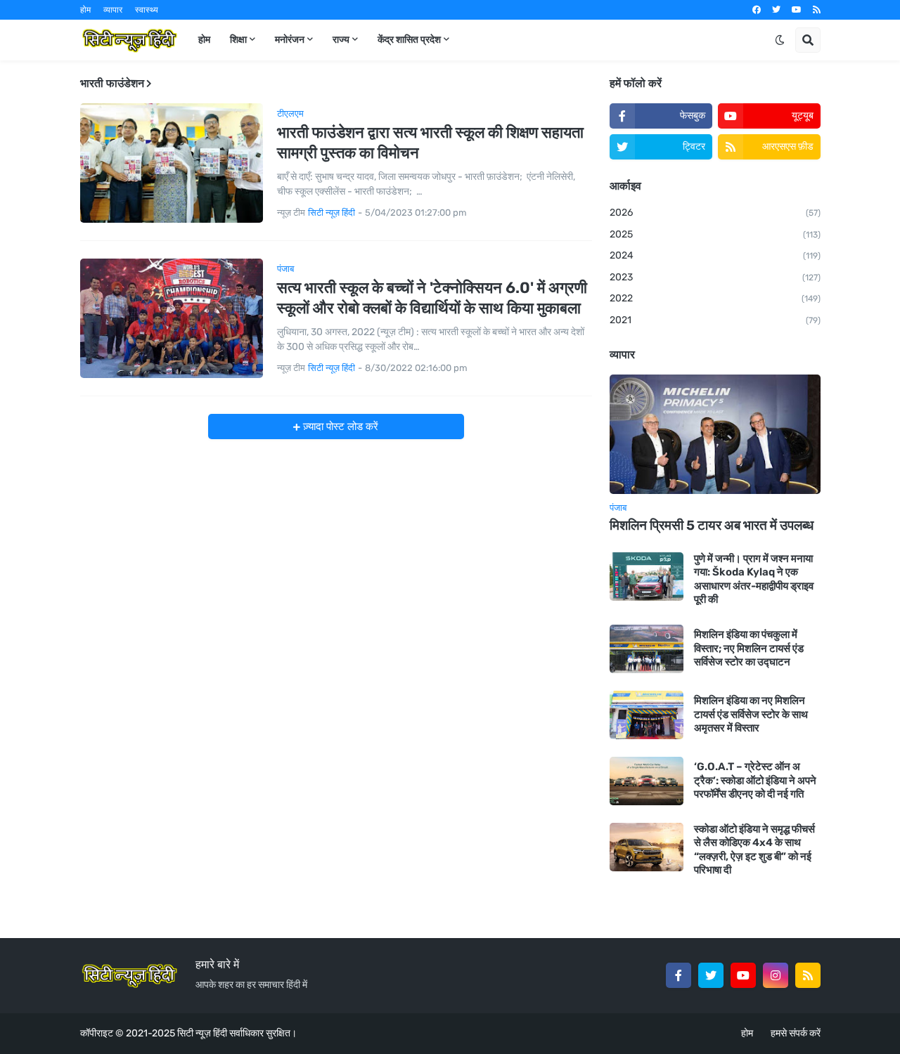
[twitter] (776, 10)
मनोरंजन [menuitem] (289, 40)
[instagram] (775, 975)
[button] (779, 40)
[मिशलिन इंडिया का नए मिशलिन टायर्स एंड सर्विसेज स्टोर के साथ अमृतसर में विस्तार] (646, 715)
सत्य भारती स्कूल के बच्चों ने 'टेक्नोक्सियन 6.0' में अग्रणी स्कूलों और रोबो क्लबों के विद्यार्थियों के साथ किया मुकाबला (432, 298)
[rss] (817, 10)
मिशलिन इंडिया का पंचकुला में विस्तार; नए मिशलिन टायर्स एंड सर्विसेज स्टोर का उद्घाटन (749, 648)
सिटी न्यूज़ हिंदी (202, 1033)
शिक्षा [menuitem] (238, 40)
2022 (715, 298)
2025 (715, 234)
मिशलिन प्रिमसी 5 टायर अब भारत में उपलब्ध (712, 525)
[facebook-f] (678, 975)
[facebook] (756, 10)
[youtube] (797, 10)
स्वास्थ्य (146, 10)
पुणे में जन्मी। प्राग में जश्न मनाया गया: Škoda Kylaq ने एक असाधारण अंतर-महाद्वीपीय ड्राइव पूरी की (754, 579)
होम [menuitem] (204, 40)
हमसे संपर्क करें (796, 1033)
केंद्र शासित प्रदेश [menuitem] (409, 40)
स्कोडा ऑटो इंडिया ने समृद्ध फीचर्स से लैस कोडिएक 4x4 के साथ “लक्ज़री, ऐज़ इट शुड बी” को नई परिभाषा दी (754, 850)
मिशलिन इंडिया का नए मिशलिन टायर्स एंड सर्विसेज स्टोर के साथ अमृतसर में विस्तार (751, 714)
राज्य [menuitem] (341, 40)
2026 (715, 213)
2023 (715, 277)
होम (85, 10)
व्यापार (112, 10)
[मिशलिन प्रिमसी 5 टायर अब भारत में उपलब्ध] (715, 434)
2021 (715, 320)
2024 (715, 255)
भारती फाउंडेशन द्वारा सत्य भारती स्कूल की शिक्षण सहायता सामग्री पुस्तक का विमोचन (430, 142)
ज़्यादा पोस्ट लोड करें (339, 426)
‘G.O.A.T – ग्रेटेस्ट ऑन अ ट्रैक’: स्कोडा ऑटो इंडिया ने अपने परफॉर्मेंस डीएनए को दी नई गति (755, 780)
